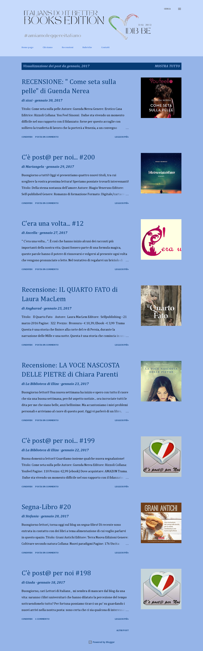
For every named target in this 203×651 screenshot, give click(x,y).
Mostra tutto (167, 66)
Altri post (122, 630)
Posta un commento (47, 137)
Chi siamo (48, 47)
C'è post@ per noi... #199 (58, 440)
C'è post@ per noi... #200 (58, 157)
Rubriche (87, 47)
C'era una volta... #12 (53, 223)
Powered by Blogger (103, 642)
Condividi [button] (27, 137)
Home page (27, 47)
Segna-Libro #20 (46, 507)
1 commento (42, 619)
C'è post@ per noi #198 (56, 573)
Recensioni (67, 47)
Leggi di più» (122, 137)
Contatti (105, 47)
